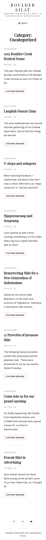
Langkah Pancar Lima (20, 111)
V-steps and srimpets (20, 163)
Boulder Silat (23, 7)
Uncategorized (10, 49)
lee (15, 65)
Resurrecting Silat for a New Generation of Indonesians (21, 278)
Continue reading (16, 92)
